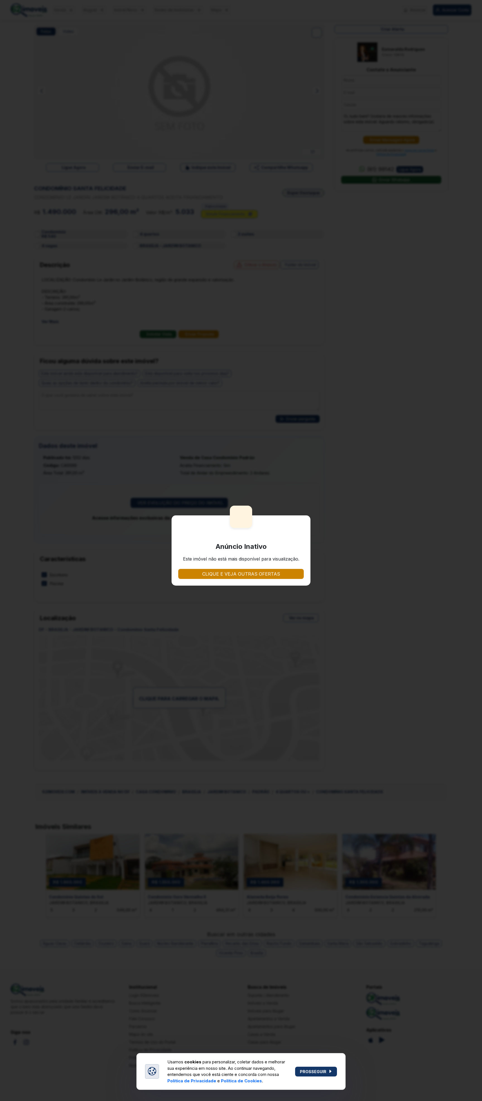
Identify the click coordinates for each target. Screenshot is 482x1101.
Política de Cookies (241, 1080)
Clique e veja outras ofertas (241, 574)
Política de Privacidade (191, 1080)
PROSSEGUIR (313, 1071)
